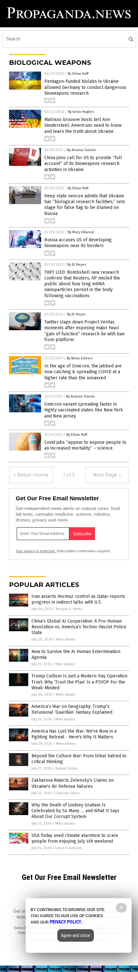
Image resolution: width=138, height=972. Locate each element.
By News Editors (79, 358)
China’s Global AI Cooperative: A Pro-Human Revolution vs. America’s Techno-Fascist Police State (78, 626)
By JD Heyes (76, 264)
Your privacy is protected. (36, 551)
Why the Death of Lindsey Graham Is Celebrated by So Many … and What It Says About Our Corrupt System (75, 810)
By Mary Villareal (81, 232)
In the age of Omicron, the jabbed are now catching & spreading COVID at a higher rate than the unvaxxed (83, 371)
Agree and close (75, 935)
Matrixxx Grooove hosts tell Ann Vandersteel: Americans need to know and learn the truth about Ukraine (83, 125)
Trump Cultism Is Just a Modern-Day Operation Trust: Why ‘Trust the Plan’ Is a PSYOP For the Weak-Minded (79, 681)
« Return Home (30, 475)
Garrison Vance (67, 793)
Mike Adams (65, 639)
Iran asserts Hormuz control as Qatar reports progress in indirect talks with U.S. (78, 599)
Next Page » (107, 475)
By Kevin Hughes (81, 112)
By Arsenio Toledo (81, 150)
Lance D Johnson (68, 848)
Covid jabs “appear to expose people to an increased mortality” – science (85, 445)
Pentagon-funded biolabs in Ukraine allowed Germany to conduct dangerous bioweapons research (85, 87)
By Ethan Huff (78, 74)
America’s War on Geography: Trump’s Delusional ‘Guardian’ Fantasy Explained (71, 709)
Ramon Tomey (66, 768)
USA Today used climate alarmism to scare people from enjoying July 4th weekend (74, 838)
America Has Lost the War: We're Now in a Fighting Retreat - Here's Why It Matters (73, 734)
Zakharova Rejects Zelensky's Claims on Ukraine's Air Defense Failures (72, 783)
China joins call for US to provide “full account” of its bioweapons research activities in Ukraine (83, 163)
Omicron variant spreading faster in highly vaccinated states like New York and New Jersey (83, 409)
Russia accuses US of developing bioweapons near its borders (78, 242)
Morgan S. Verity (69, 609)
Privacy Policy (65, 922)
